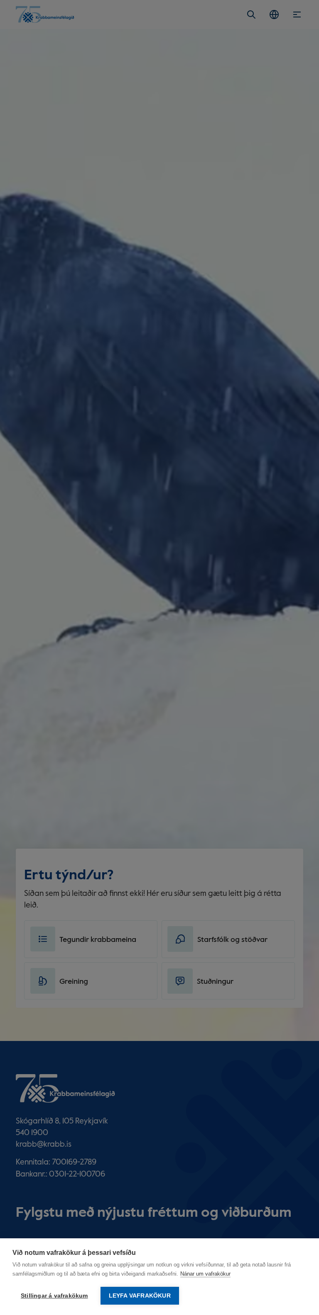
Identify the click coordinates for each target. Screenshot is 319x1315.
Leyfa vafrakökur (140, 1296)
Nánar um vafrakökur (205, 1274)
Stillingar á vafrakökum (54, 1296)
